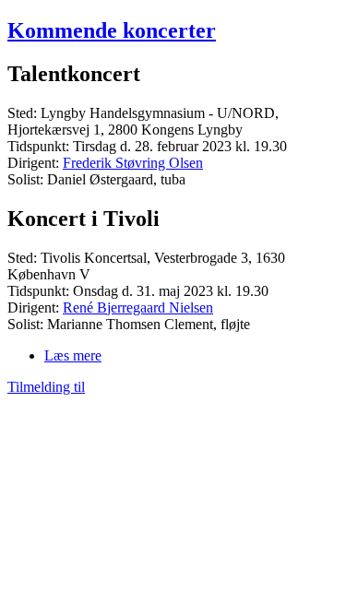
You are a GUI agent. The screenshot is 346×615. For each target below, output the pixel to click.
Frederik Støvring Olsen (133, 163)
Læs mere (72, 355)
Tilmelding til (46, 387)
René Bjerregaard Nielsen (138, 307)
